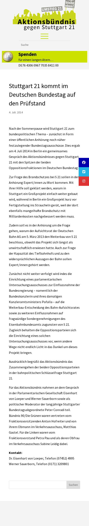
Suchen (73, 485)
